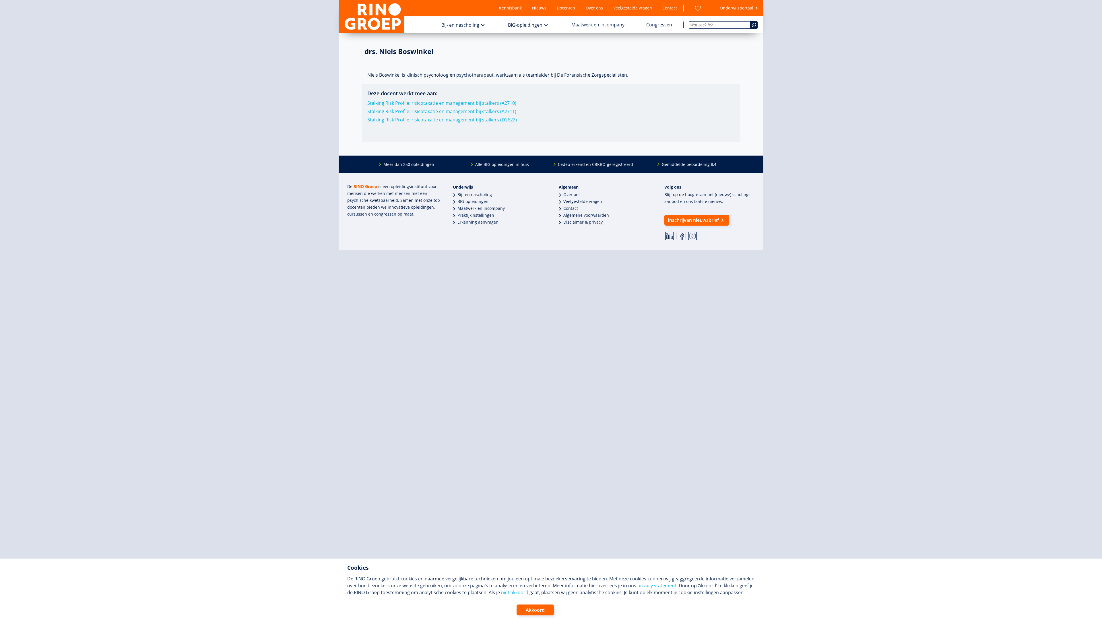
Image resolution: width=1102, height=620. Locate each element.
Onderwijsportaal (736, 8)
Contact (669, 8)
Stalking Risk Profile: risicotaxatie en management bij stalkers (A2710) (441, 103)
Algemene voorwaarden (586, 215)
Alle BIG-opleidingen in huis (502, 164)
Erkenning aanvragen (477, 222)
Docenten (566, 8)
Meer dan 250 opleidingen (408, 164)
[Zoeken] (754, 25)
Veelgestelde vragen (632, 8)
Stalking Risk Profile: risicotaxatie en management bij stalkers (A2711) (441, 111)
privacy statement (656, 585)
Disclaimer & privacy (583, 222)
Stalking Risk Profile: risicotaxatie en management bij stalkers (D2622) (442, 120)
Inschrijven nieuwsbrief (693, 220)
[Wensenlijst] (697, 8)
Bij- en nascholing (460, 25)
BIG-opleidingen (525, 25)
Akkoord (535, 610)
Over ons (594, 8)
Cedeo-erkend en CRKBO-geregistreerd (595, 164)
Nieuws (539, 8)
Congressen (659, 25)
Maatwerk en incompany (597, 25)
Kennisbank (510, 8)
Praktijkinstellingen (475, 215)
